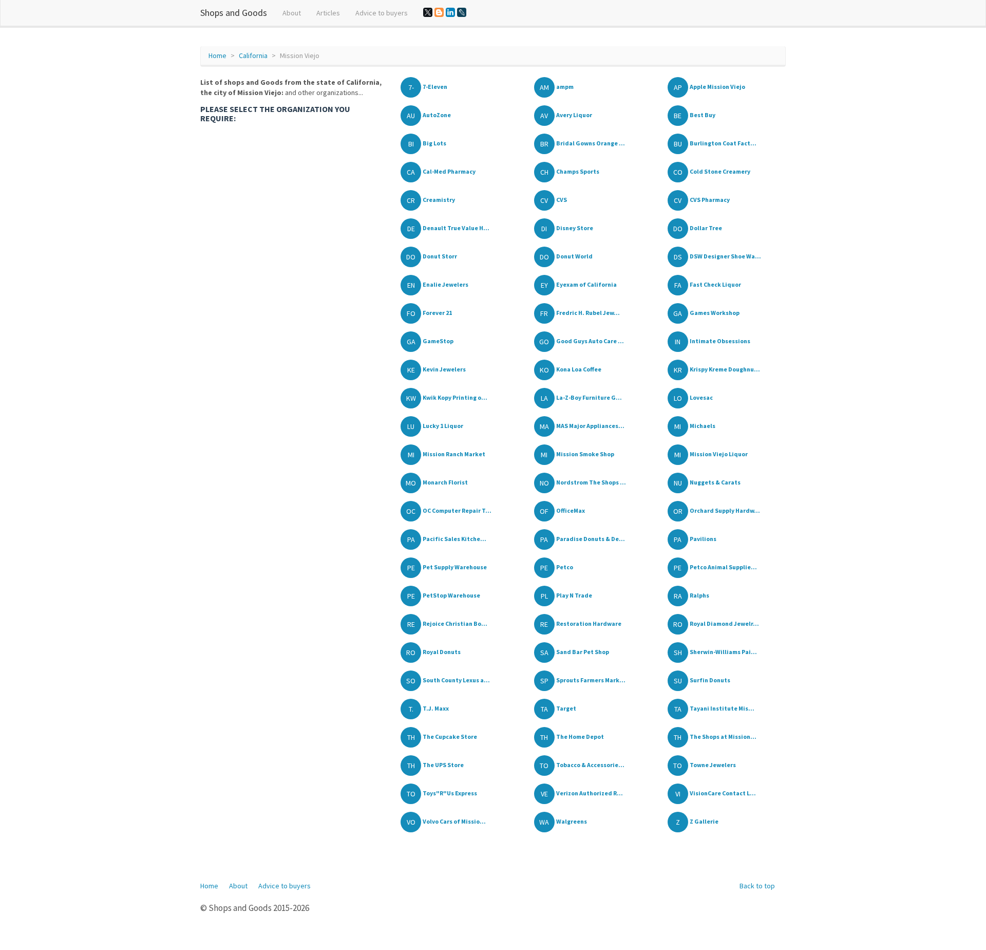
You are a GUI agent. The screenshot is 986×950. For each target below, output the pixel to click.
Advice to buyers (381, 12)
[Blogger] (439, 12)
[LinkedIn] (450, 12)
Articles (328, 12)
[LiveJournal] (461, 12)
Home (217, 55)
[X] (427, 12)
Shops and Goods (233, 12)
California (253, 55)
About (291, 12)
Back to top (757, 885)
